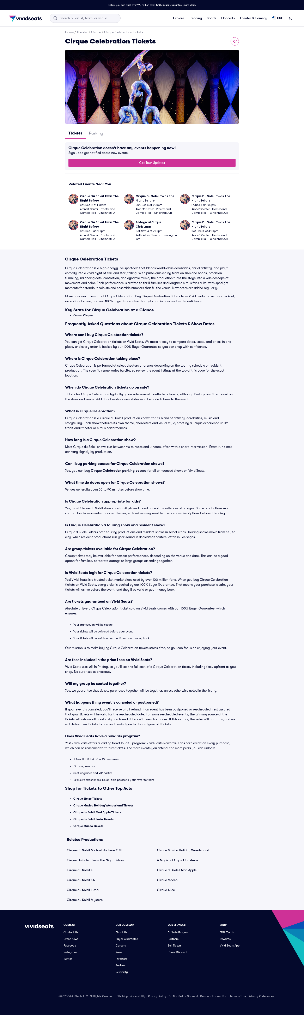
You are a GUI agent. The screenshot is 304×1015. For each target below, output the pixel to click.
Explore (178, 18)
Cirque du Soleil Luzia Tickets (93, 819)
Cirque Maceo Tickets (88, 826)
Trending (195, 18)
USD (280, 18)
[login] (290, 18)
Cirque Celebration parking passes (118, 471)
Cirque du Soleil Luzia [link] (82, 890)
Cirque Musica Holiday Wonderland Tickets (103, 805)
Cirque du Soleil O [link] (80, 870)
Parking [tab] (96, 133)
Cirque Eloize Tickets (87, 798)
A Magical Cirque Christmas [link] (177, 860)
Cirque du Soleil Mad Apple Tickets (97, 812)
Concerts (228, 18)
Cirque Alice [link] (166, 890)
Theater (82, 32)
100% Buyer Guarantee (169, 5)
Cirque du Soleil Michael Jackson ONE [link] (95, 850)
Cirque (96, 32)
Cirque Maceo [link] (167, 880)
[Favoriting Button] (235, 41)
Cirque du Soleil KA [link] (81, 880)
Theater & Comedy (253, 18)
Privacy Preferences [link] (261, 996)
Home (69, 32)
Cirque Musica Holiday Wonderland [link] (183, 850)
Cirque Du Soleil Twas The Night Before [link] (95, 860)
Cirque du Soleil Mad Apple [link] (176, 870)
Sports (211, 18)
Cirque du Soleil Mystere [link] (85, 900)
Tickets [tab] (75, 133)
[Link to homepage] (26, 18)
